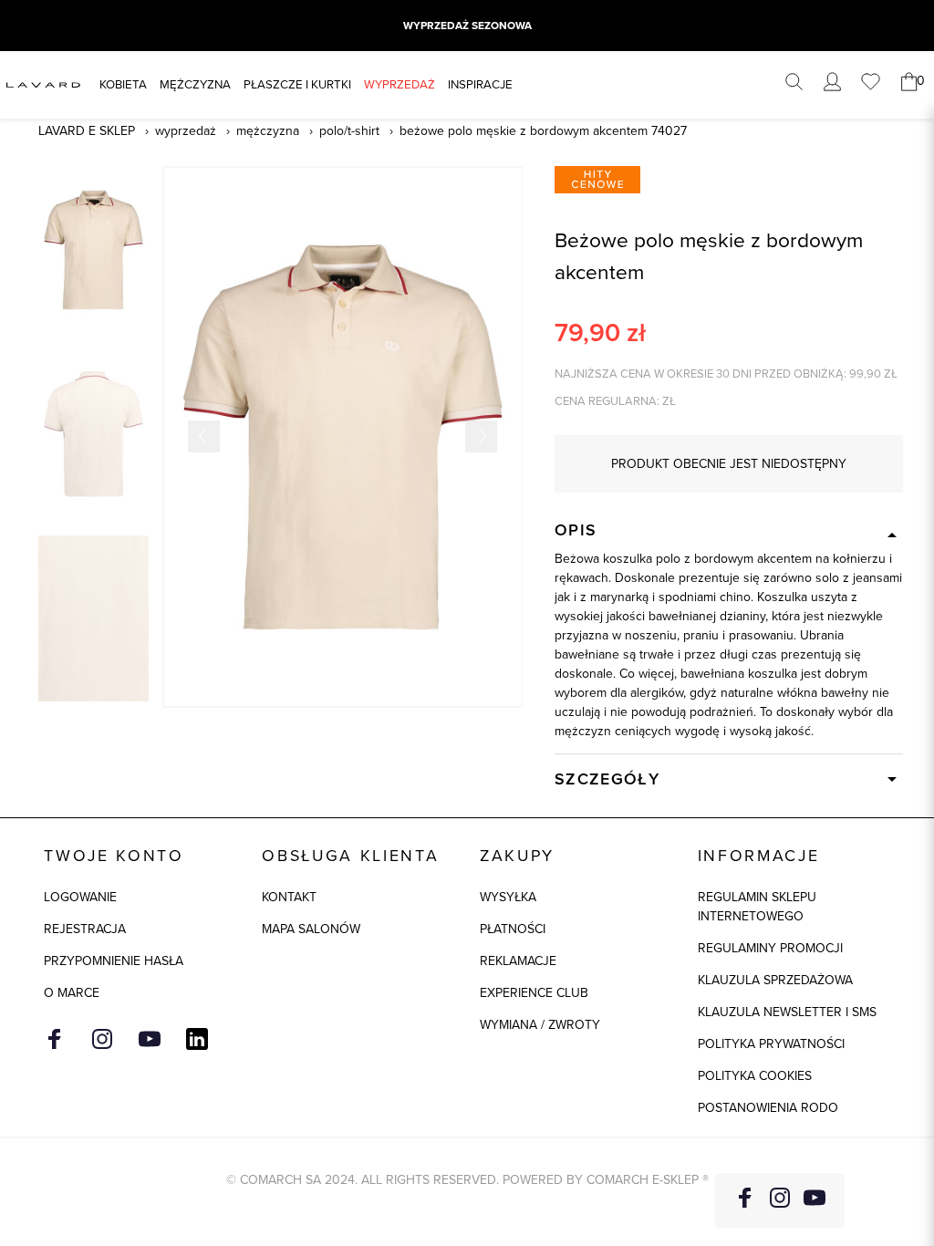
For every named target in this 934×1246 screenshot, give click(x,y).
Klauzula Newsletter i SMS (787, 1012)
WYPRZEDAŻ (399, 84)
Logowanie (80, 897)
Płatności (512, 929)
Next (481, 436)
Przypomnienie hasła (113, 961)
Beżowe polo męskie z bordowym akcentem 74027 (543, 130)
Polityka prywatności (771, 1044)
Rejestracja (85, 929)
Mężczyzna (195, 84)
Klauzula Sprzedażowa (775, 980)
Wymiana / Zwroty (540, 1024)
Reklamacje (518, 961)
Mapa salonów (311, 929)
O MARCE (71, 992)
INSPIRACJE (480, 84)
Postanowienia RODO (768, 1107)
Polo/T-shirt (349, 130)
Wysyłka (508, 897)
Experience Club (534, 992)
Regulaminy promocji (770, 948)
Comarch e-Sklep (642, 1179)
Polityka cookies (755, 1075)
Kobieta (123, 84)
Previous (204, 436)
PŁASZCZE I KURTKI (297, 84)
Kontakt (289, 897)
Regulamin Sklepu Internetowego (757, 907)
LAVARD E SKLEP (86, 130)
